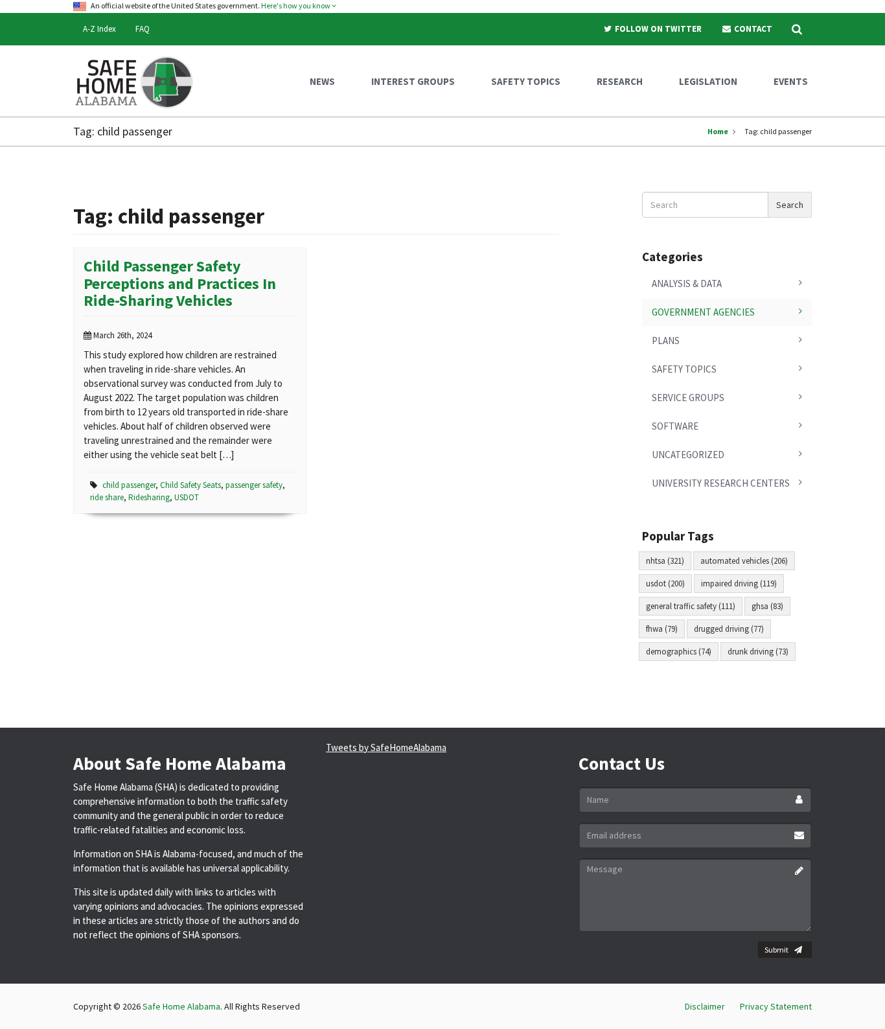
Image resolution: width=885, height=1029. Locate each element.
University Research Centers (721, 483)
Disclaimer (705, 1006)
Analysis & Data (687, 283)
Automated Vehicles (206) (744, 560)
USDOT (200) (665, 583)
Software (675, 426)
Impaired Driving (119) (739, 583)
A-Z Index (99, 28)
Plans (666, 340)
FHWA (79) (662, 628)
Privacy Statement (776, 1006)
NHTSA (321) (665, 560)
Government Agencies (703, 312)
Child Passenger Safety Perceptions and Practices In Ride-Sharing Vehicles (180, 283)
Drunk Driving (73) (758, 651)
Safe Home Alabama (181, 1006)
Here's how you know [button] (296, 5)
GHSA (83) (767, 606)
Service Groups (688, 397)
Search (789, 205)
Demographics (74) (678, 651)
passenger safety (253, 485)
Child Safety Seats (190, 485)
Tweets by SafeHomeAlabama (386, 747)
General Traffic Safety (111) (690, 606)
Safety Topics (684, 369)
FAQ (142, 28)
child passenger (128, 485)
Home (717, 131)
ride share (107, 497)
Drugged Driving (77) (729, 628)
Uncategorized (688, 454)
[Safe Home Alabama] (139, 81)
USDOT (186, 497)
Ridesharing (149, 497)
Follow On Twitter (657, 28)
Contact (752, 28)
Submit (776, 949)
